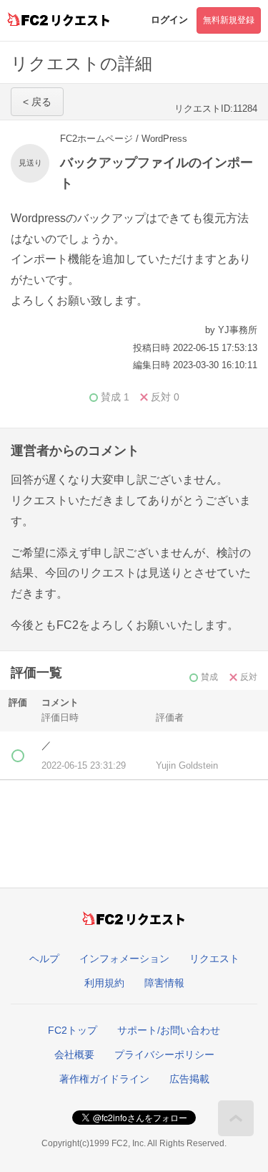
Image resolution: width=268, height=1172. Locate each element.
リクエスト (214, 958)
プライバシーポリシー (164, 1054)
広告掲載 (189, 1079)
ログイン (169, 19)
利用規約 (104, 983)
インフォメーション (124, 958)
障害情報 (164, 983)
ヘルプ (44, 958)
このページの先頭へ (236, 1118)
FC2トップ (72, 1030)
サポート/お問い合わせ (168, 1030)
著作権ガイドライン (104, 1079)
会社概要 (74, 1054)
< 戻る (37, 101)
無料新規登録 (228, 20)
